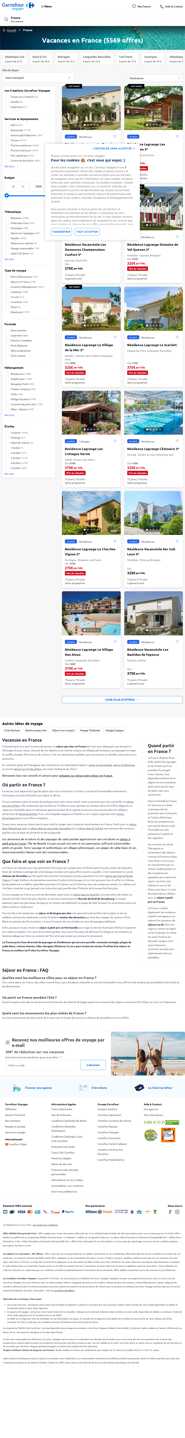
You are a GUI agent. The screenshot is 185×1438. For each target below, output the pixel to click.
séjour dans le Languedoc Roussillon (51, 828)
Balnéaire (20, 217)
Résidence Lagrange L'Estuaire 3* (153, 449)
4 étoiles (19, 462)
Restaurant (21, 130)
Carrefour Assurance (109, 1138)
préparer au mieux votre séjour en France (85, 775)
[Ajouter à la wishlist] (115, 136)
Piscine (18, 140)
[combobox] (38, 77)
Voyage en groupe (15, 1126)
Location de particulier (26, 404)
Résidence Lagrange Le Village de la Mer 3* (89, 347)
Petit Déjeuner (19, 345)
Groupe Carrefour (107, 1109)
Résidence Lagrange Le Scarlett (152, 345)
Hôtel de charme (22, 442)
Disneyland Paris (28, 813)
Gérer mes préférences (64, 1191)
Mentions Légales (61, 1158)
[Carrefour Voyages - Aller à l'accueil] (18, 6)
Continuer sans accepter (112, 148)
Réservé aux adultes (24, 243)
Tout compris (18, 355)
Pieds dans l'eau (23, 223)
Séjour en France (23, 281)
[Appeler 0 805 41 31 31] (162, 1122)
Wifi (17, 125)
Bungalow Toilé (22, 384)
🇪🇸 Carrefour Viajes (16, 1144)
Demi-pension (19, 330)
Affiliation (11, 1109)
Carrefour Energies (108, 1132)
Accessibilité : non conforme (67, 1185)
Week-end (20, 312)
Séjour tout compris (63, 730)
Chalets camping (23, 389)
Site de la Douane (61, 1114)
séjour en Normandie (100, 765)
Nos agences (151, 1109)
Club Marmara (12, 730)
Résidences (21, 373)
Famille (16, 101)
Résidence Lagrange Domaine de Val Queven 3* (152, 246)
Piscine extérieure (25, 145)
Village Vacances (23, 399)
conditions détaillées (64, 1290)
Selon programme (21, 350)
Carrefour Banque (108, 1126)
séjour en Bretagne (124, 765)
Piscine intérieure (24, 150)
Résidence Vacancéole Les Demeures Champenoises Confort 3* (85, 249)
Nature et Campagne (25, 233)
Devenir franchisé (15, 1114)
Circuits (17, 296)
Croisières (19, 301)
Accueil (11, 30)
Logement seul (19, 335)
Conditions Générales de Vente (69, 1120)
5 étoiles (19, 468)
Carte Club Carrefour (63, 1152)
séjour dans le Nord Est (86, 894)
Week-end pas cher (36, 730)
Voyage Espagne (115, 730)
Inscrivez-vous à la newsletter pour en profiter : (33, 1057)
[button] (92, 19)
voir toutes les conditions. (45, 1224)
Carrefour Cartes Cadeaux (112, 1143)
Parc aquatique (22, 155)
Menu (48, 6)
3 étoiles (19, 457)
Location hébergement (27, 286)
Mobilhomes (21, 378)
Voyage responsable (25, 248)
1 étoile (17, 447)
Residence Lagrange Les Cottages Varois (84, 451)
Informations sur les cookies (67, 1179)
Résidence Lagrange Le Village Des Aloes (89, 651)
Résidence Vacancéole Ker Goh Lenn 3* (151, 551)
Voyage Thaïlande (90, 730)
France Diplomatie (61, 1109)
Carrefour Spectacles (109, 1114)
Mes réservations (153, 1114)
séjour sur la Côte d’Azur (27, 768)
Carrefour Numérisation (111, 1159)
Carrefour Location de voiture (114, 1120)
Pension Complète (21, 340)
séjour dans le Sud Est (91, 828)
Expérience (19, 106)
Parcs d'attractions (24, 276)
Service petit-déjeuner (26, 135)
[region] (92, 192)
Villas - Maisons (22, 409)
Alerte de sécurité (61, 1164)
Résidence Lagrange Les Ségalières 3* (146, 146)
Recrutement (12, 1120)
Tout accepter (87, 231)
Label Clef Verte (22, 253)
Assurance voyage (15, 1132)
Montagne (19, 228)
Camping (19, 291)
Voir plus (9, 166)
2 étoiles (19, 452)
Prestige (18, 437)
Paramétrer (61, 231)
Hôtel (16, 307)
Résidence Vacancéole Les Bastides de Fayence (147, 651)
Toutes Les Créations (24, 96)
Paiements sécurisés (63, 1146)
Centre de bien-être (25, 160)
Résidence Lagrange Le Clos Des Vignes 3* (90, 551)
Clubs (17, 394)
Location (19, 432)
